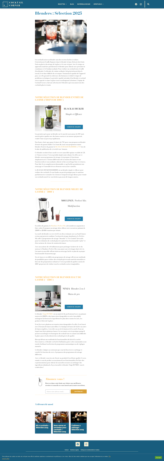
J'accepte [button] (158, 457)
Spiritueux (98, 4)
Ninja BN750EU (48, 314)
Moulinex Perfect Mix (58, 226)
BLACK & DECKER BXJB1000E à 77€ (68, 147)
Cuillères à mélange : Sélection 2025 (77, 427)
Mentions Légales (74, 450)
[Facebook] (136, 4)
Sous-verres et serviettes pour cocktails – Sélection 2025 (60, 428)
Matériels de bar (83, 4)
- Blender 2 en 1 (74, 288)
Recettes (61, 4)
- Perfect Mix (73, 200)
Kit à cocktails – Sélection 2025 (42, 426)
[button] (148, 4)
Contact (67, 450)
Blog (72, 4)
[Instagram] (141, 4)
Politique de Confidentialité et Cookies (90, 450)
